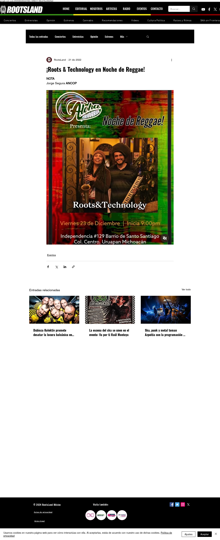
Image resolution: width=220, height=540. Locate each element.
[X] (215, 9)
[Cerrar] (216, 534)
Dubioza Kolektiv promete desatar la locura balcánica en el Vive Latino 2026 (52, 332)
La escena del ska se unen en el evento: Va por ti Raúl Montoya (109, 332)
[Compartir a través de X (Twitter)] (56, 266)
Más (122, 36)
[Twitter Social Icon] (177, 504)
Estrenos (109, 36)
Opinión (94, 36)
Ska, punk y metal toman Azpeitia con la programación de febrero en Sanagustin (165, 332)
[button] (147, 36)
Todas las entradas (38, 36)
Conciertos (60, 36)
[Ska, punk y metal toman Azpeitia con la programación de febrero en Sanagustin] (166, 310)
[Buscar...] (193, 9)
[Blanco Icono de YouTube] (203, 9)
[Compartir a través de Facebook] (48, 266)
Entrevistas (78, 36)
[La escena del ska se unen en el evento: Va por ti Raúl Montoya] (110, 310)
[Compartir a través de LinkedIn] (65, 266)
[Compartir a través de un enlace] (73, 266)
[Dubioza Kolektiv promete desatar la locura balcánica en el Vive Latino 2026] (54, 310)
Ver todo (186, 289)
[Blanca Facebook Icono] (209, 9)
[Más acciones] (171, 60)
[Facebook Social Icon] (172, 504)
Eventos (51, 255)
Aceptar (204, 534)
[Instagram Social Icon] (183, 504)
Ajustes (188, 534)
